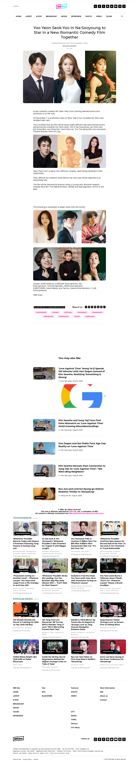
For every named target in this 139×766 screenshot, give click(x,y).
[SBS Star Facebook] (99, 6)
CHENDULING (89, 316)
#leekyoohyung (105, 664)
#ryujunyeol (74, 664)
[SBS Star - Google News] (119, 6)
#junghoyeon (32, 553)
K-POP (39, 16)
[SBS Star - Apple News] (111, 739)
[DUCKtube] (115, 6)
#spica (52, 632)
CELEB (109, 16)
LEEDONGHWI (48, 316)
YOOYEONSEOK (41, 312)
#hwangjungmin (31, 551)
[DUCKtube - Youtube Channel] (115, 739)
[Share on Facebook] (86, 307)
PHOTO (88, 16)
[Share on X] (98, 307)
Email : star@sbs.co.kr (82, 749)
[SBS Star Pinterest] (107, 6)
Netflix (74, 716)
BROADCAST (51, 16)
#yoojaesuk (58, 588)
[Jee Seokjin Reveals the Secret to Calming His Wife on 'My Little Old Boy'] (26, 609)
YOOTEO (77, 316)
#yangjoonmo (59, 632)
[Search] (122, 16)
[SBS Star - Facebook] (99, 739)
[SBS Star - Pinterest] (107, 739)
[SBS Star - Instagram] (95, 739)
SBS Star (16, 688)
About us (104, 696)
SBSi (71, 511)
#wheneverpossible (19, 551)
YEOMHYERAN (63, 316)
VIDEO (99, 16)
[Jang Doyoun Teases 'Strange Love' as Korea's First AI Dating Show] (113, 609)
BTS (43, 692)
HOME (18, 16)
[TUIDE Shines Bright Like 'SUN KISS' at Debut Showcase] (26, 646)
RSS (101, 692)
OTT (72, 712)
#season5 (24, 553)
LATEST (29, 16)
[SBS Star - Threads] (124, 6)
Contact (103, 700)
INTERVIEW (76, 16)
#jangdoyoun (81, 632)
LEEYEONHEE (82, 312)
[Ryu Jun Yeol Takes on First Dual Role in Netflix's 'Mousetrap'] (84, 646)
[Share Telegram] (92, 307)
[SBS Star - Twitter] (103, 739)
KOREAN (16, 6)
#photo (20, 664)
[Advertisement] (69, 197)
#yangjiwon (45, 632)
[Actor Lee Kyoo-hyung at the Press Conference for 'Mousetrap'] (113, 646)
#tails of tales (46, 667)
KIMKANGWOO (97, 312)
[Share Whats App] (89, 307)
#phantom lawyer (18, 588)
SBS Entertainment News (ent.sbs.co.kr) (86, 513)
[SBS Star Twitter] (103, 6)
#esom (108, 590)
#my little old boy (18, 627)
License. (35, 759)
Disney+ (74, 724)
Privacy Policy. (27, 759)
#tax (82, 551)
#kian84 (73, 632)
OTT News (75, 728)
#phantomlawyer (76, 586)
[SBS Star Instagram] (95, 6)
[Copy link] (104, 307)
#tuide (15, 664)
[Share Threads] (95, 307)
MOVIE (64, 16)
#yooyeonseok (54, 551)
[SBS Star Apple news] (111, 6)
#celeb (87, 551)
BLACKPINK (47, 696)
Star (43, 688)
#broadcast (58, 553)
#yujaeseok (16, 553)
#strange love (90, 632)
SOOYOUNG (68, 312)
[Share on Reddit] (101, 307)
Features (75, 688)
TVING (73, 720)
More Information (107, 688)
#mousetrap (114, 664)
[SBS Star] (18, 738)
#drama (15, 590)
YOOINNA (55, 312)
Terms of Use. (17, 759)
